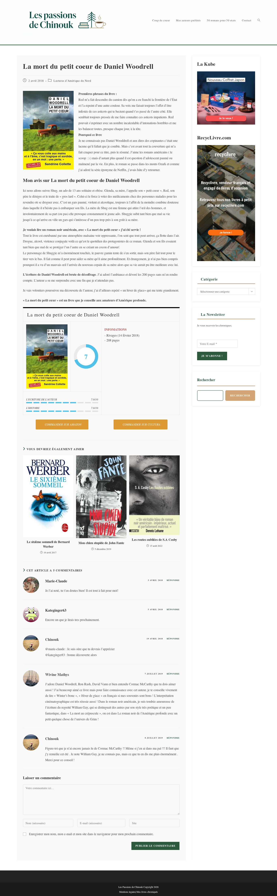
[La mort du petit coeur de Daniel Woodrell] (47, 356)
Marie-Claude (56, 581)
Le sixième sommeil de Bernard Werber (48, 544)
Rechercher (206, 379)
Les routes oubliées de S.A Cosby (154, 539)
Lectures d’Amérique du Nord (72, 81)
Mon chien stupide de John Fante (101, 543)
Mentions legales (127, 891)
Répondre (173, 580)
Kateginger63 (55, 610)
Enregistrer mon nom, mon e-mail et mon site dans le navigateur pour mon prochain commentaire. (91, 834)
